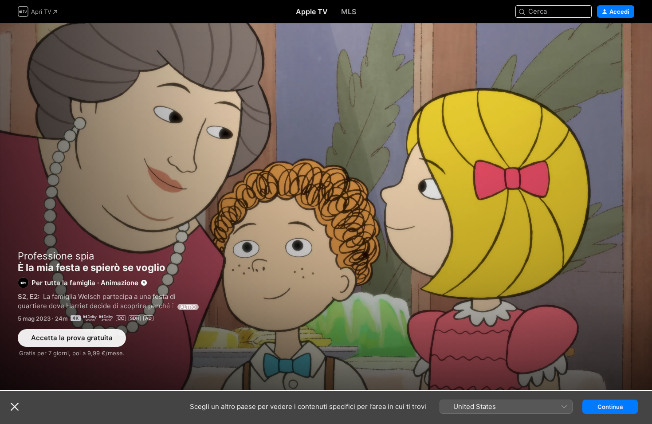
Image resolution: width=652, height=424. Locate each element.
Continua (610, 406)
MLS (348, 11)
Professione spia (56, 256)
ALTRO (188, 307)
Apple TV (312, 11)
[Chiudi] (15, 407)
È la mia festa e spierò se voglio (326, 206)
